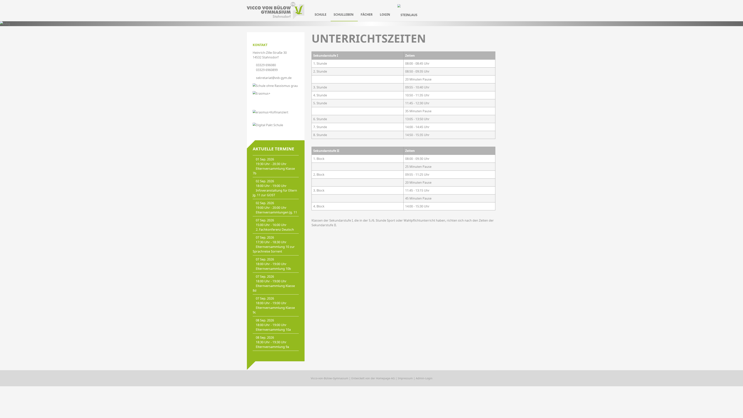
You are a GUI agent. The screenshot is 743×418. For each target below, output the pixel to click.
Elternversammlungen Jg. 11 (276, 212)
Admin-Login (424, 378)
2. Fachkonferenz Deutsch (275, 229)
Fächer (367, 14)
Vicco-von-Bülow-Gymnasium (329, 378)
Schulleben (344, 14)
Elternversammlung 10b (273, 268)
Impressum (405, 378)
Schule (320, 14)
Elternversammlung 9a (272, 347)
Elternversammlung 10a (273, 329)
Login (385, 14)
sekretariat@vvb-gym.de (274, 78)
